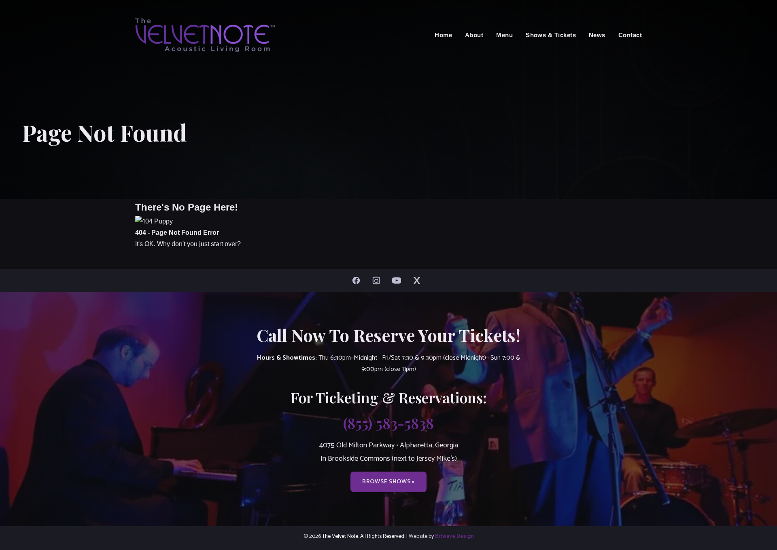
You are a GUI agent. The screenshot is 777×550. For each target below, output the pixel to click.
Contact (630, 35)
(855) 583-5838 (388, 422)
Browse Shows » (388, 482)
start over (224, 243)
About (474, 35)
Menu (504, 35)
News (597, 35)
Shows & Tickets (551, 35)
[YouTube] (398, 280)
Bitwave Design (454, 536)
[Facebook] (358, 280)
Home (443, 35)
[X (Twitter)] (418, 280)
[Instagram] (378, 280)
